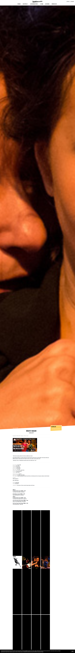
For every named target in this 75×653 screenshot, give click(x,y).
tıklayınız (42, 651)
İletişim (41, 3)
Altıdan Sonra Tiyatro (34, 3)
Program (18, 3)
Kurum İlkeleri (54, 3)
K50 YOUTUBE (47, 3)
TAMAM (72, 651)
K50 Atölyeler (25, 3)
